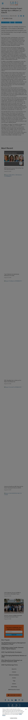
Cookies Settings (13, 717)
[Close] (25, 709)
